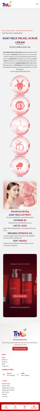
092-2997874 (11, 375)
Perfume (4, 394)
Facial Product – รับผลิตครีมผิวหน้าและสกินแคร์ (19, 30)
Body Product (6, 386)
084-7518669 (25, 375)
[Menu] (37, 4)
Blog (3, 364)
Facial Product (6, 384)
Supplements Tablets (8, 390)
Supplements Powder (8, 388)
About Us (4, 360)
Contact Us (5, 366)
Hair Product (5, 392)
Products (4, 362)
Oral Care (5, 396)
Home (3, 30)
